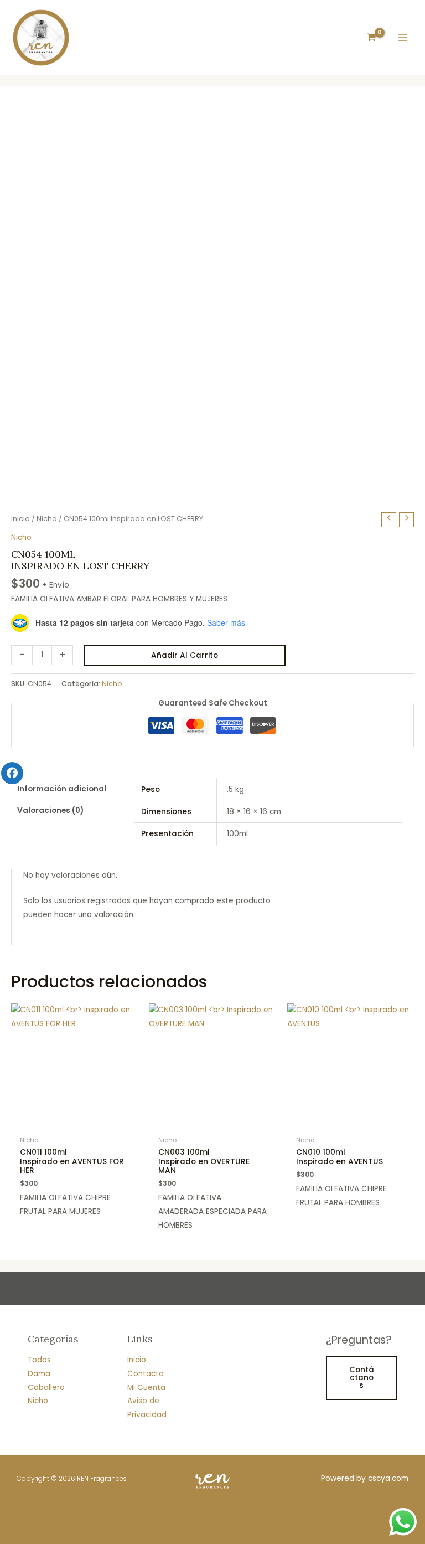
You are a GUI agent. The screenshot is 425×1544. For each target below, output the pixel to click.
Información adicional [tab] (61, 789)
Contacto (145, 1373)
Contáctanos (361, 1377)
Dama (39, 1373)
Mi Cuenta (146, 1387)
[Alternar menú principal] (403, 37)
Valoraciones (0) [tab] (50, 810)
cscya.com (388, 1478)
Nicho (47, 518)
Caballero (46, 1387)
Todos (39, 1360)
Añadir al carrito (184, 655)
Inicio (20, 518)
